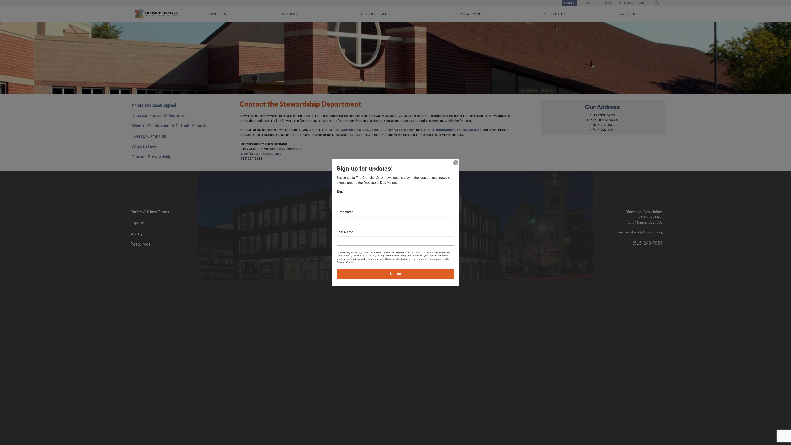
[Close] (455, 162)
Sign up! (396, 273)
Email (341, 191)
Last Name (345, 232)
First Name (345, 211)
